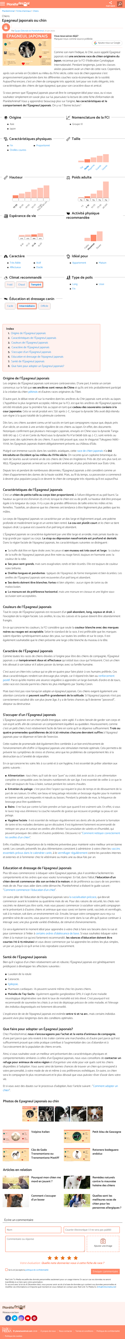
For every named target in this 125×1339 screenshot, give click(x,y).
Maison (102, 263)
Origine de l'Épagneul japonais (28, 333)
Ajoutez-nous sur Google (108, 43)
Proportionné (43, 145)
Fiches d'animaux (23, 11)
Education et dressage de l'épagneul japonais (37, 356)
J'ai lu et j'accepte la (28, 1270)
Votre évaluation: (30, 1263)
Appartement (79, 263)
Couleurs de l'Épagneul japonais (29, 342)
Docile (39, 267)
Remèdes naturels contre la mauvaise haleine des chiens (104, 1182)
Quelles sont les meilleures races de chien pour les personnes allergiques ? (106, 1202)
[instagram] (21, 1318)
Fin (11, 145)
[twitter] (15, 1318)
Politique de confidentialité (108, 1331)
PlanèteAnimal (8, 11)
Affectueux (15, 267)
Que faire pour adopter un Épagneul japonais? (37, 366)
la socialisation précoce (82, 897)
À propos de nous (48, 1331)
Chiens (36, 11)
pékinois (33, 391)
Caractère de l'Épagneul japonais (30, 347)
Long (74, 284)
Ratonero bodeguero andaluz (105, 1152)
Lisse (101, 284)
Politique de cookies (13, 1336)
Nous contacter (65, 1331)
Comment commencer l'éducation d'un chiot (29, 890)
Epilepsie (13, 984)
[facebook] (8, 1318)
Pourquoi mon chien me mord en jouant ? (46, 1180)
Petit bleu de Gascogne (106, 1132)
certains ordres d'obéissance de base (57, 933)
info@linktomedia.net (106, 1287)
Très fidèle (15, 263)
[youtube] (28, 1318)
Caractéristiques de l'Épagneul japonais (33, 338)
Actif (38, 263)
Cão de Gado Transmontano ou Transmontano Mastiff (45, 1154)
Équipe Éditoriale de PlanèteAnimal (29, 31)
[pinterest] (34, 1318)
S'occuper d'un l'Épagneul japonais (31, 352)
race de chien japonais (90, 450)
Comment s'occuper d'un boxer (43, 1198)
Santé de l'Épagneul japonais (27, 361)
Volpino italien (40, 1132)
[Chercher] (120, 4)
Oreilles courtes (18, 150)
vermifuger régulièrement (72, 853)
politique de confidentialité (36, 1270)
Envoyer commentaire (105, 1271)
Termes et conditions (84, 1331)
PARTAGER (110, 6)
